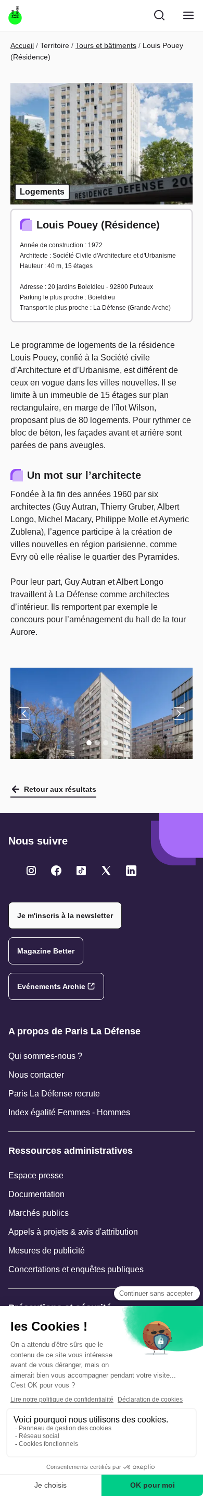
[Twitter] (31, 870)
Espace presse (36, 1175)
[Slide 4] (114, 743)
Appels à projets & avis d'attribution (73, 1231)
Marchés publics (38, 1213)
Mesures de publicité (46, 1250)
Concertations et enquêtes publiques (76, 1269)
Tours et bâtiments (105, 45)
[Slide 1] (89, 743)
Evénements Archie (51, 986)
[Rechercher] (159, 15)
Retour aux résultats (60, 789)
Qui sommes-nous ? (45, 1056)
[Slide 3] (105, 743)
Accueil (22, 45)
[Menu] (188, 15)
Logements (42, 191)
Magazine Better (45, 951)
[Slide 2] (97, 743)
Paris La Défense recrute (54, 1093)
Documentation (36, 1194)
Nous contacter (36, 1074)
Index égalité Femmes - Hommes (69, 1112)
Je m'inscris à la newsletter (65, 915)
